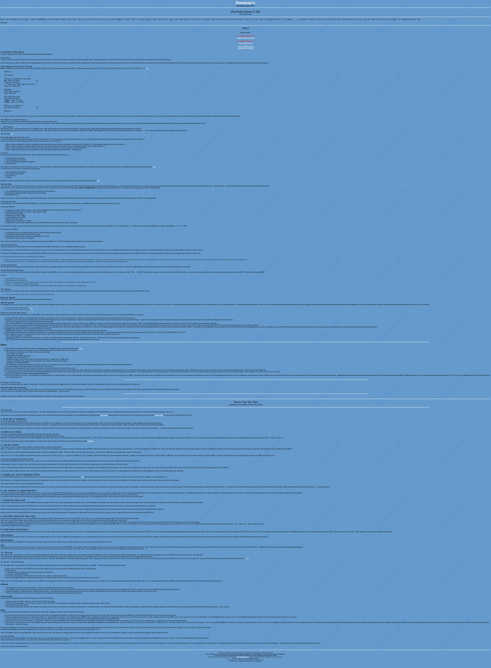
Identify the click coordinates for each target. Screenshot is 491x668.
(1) (147, 68)
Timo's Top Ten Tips (245, 43)
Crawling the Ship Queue (245, 38)
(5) (30, 307)
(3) (154, 167)
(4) (98, 181)
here (80, 348)
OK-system (104, 415)
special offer (159, 415)
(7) (247, 558)
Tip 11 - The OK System (245, 46)
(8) (32, 309)
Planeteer (90, 441)
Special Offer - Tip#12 (245, 48)
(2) (12, 134)
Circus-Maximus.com (243, 657)
